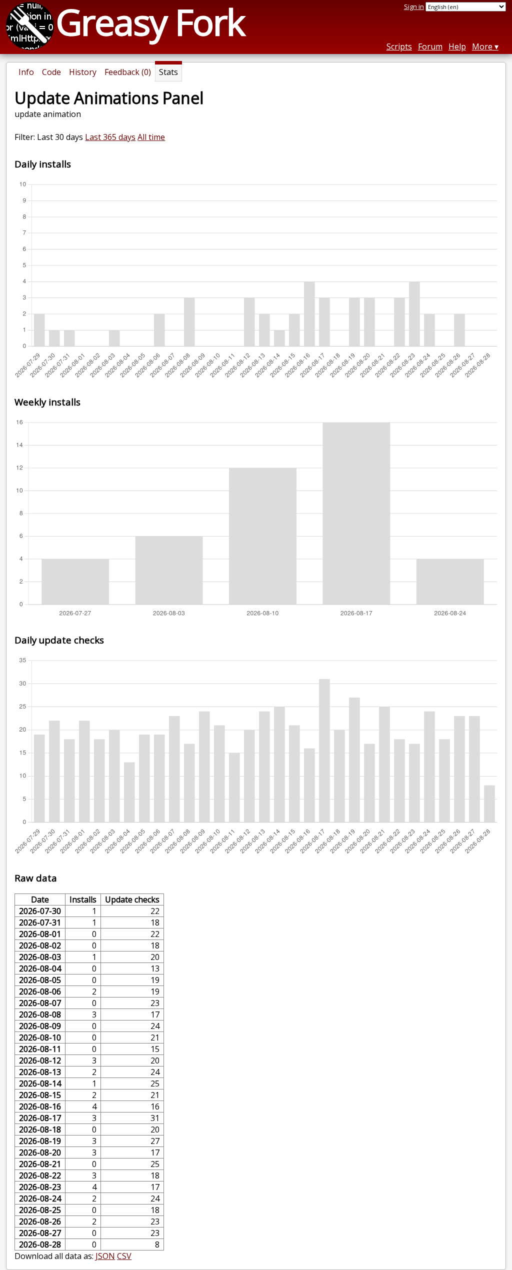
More (482, 46)
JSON (105, 1256)
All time (151, 137)
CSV (124, 1256)
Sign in (414, 6)
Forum (430, 46)
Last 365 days (110, 137)
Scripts (399, 46)
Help (457, 46)
